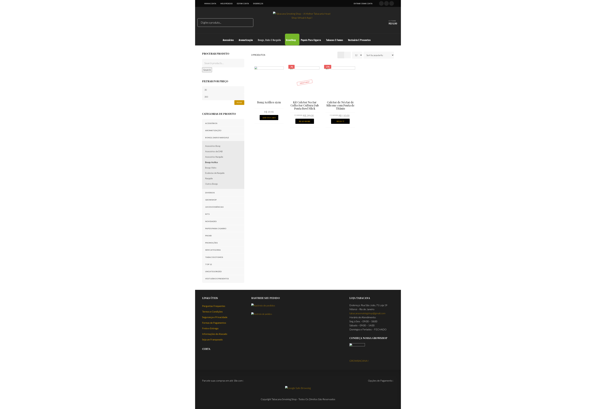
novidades (211, 221)
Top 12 (208, 264)
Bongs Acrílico (211, 162)
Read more (304, 121)
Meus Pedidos (226, 3)
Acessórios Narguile (214, 157)
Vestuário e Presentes (217, 278)
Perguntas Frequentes (213, 306)
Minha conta (210, 3)
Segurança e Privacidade (214, 317)
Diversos (210, 192)
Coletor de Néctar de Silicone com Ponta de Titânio (340, 105)
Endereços (258, 3)
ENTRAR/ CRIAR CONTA (363, 3)
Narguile (209, 178)
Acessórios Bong (212, 146)
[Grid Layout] (340, 55)
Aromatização (213, 130)
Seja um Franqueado (212, 339)
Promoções (211, 243)
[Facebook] (381, 3)
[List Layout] (347, 55)
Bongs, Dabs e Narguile (217, 137)
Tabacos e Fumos (214, 257)
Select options (340, 122)
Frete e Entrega (210, 328)
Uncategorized (213, 271)
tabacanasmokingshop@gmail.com (367, 313)
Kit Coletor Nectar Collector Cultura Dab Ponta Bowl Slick (305, 105)
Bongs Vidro (210, 167)
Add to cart (269, 117)
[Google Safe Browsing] (298, 387)
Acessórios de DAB (214, 151)
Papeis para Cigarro (215, 228)
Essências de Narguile (214, 173)
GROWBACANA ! (359, 360)
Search (207, 69)
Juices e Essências (214, 207)
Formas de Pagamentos (214, 322)
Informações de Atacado (214, 334)
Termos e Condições (212, 311)
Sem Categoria (213, 250)
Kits (207, 214)
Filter (239, 102)
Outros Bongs (211, 184)
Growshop (211, 200)
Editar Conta (243, 3)
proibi (208, 235)
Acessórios (211, 123)
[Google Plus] (386, 3)
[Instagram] (391, 3)
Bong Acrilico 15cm (269, 102)
